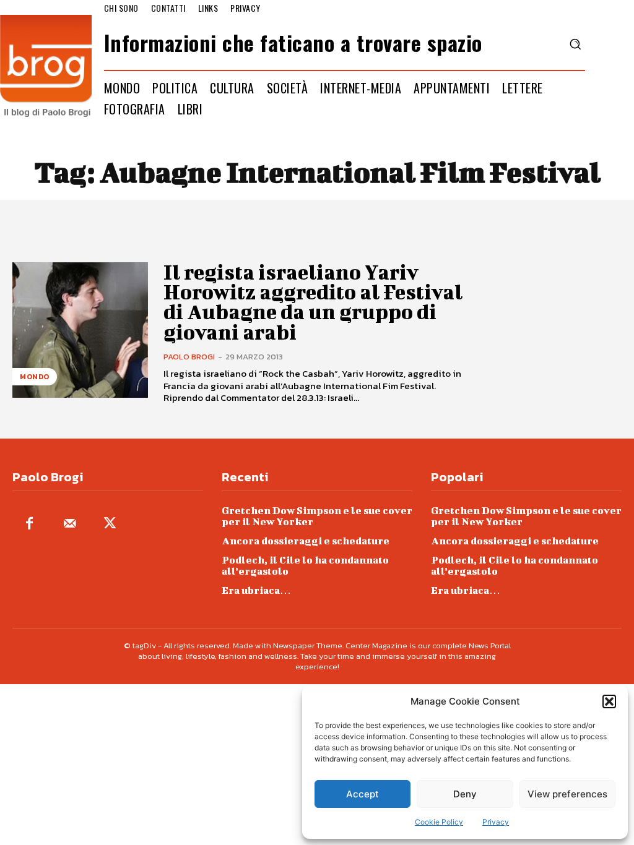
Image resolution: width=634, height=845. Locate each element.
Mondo (35, 376)
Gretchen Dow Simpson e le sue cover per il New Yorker (317, 515)
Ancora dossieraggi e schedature (305, 540)
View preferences (567, 794)
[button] (609, 701)
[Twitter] (110, 524)
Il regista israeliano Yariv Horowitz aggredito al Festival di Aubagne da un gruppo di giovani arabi (312, 301)
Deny (465, 794)
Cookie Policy (439, 821)
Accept (362, 794)
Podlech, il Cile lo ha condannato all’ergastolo (305, 565)
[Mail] (70, 524)
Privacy (495, 821)
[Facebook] (29, 524)
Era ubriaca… (256, 590)
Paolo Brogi (189, 356)
